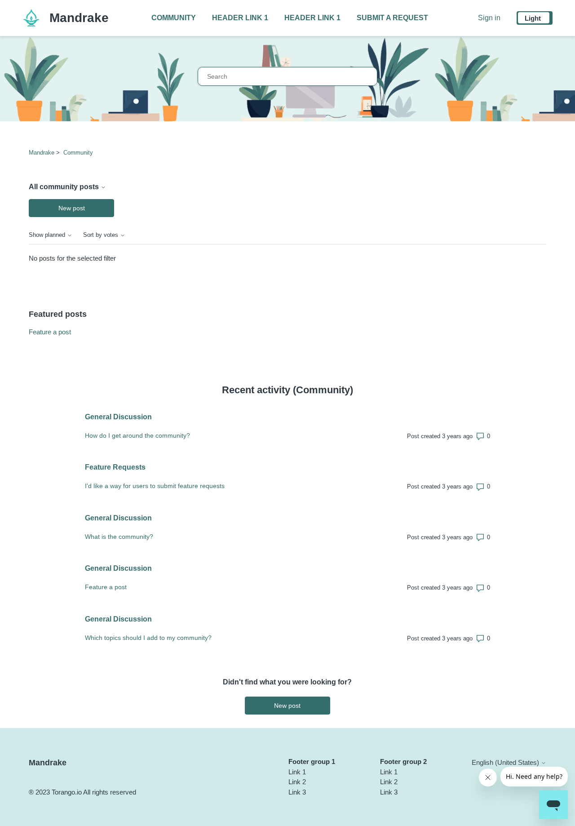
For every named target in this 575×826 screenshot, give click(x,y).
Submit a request (392, 18)
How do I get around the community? (137, 435)
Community (173, 18)
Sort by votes (101, 235)
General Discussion (118, 417)
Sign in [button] (489, 18)
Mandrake (41, 152)
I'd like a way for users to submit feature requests (155, 485)
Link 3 (297, 792)
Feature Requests (115, 467)
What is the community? (119, 536)
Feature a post (50, 332)
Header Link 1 (240, 18)
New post (71, 208)
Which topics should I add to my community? (148, 637)
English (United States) (506, 762)
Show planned (48, 235)
